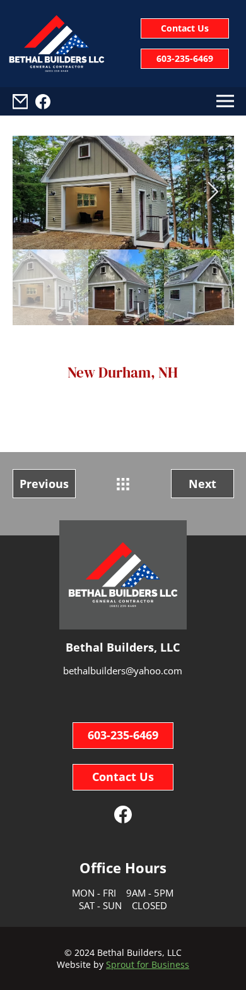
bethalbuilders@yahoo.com (122, 670)
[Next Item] (213, 192)
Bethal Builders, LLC (139, 952)
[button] (20, 101)
